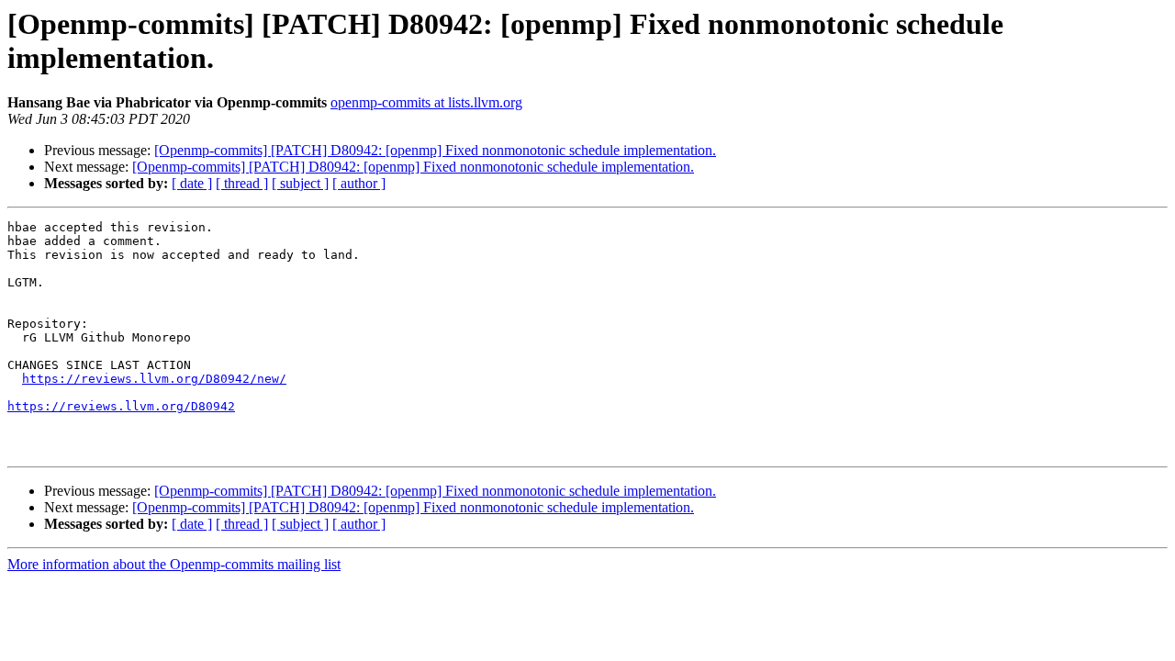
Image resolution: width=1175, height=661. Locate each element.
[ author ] (359, 183)
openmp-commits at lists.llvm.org (426, 102)
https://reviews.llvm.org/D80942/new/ (154, 379)
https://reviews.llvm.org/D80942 (121, 406)
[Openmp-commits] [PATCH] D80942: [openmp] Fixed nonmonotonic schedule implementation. (435, 150)
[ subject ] (300, 183)
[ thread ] (242, 183)
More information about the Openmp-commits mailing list (174, 564)
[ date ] (192, 183)
